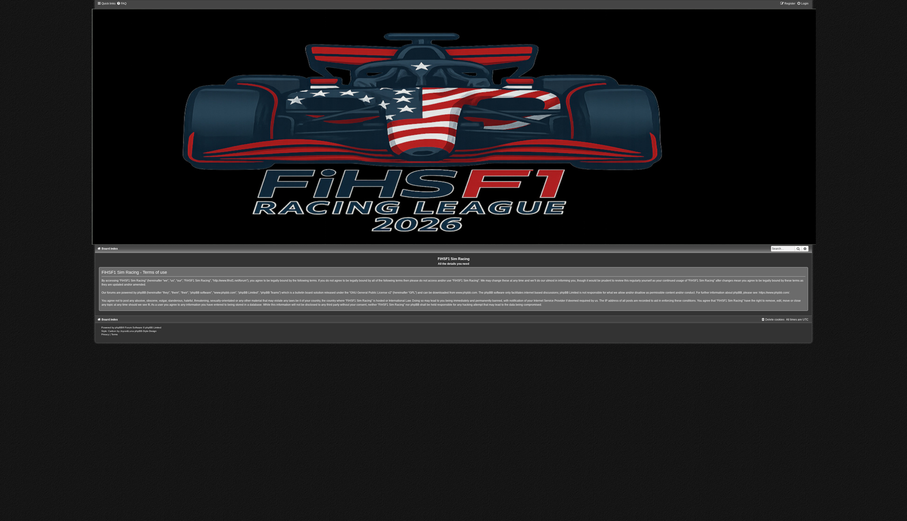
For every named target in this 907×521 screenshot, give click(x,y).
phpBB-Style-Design (146, 331)
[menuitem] (121, 3)
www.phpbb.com (466, 292)
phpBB (119, 327)
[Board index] (453, 123)
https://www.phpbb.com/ (774, 292)
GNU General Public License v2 (370, 292)
